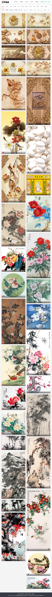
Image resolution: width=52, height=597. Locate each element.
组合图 (22, 6)
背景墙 (32, 1)
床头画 (18, 6)
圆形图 (26, 6)
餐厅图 (15, 6)
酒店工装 (26, 1)
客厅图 (7, 6)
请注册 (49, 1)
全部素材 (2, 6)
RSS (43, 595)
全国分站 (37, 595)
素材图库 (21, 1)
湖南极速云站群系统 (19, 595)
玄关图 (11, 6)
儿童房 (34, 6)
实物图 (45, 6)
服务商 (42, 1)
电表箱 (38, 6)
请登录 (45, 1)
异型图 (42, 6)
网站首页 (16, 1)
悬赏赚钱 (36, 1)
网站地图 (40, 595)
